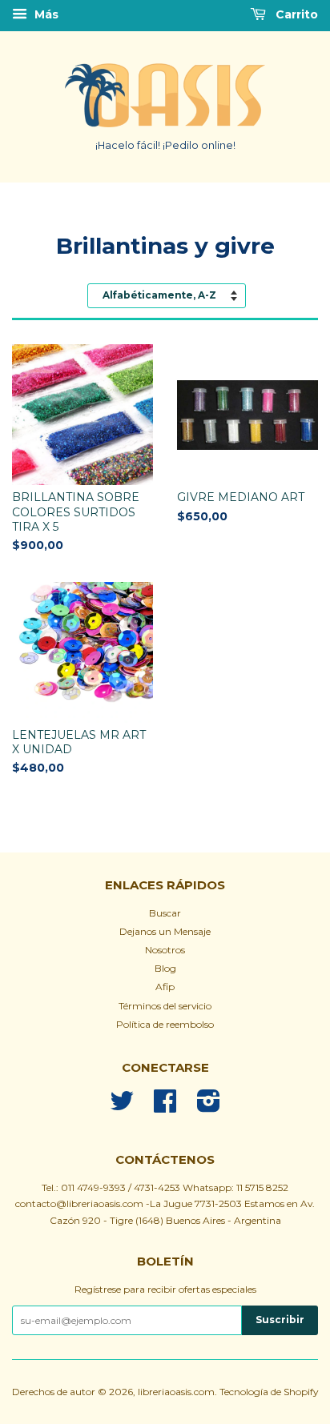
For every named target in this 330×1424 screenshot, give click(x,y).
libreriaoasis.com (176, 1392)
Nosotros (165, 950)
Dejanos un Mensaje (165, 931)
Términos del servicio (165, 1006)
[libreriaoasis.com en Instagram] (208, 1107)
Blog (165, 968)
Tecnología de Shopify (268, 1392)
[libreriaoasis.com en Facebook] (165, 1107)
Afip (165, 987)
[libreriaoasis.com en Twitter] (122, 1107)
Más (44, 14)
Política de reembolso (165, 1024)
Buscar (165, 913)
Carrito (295, 14)
